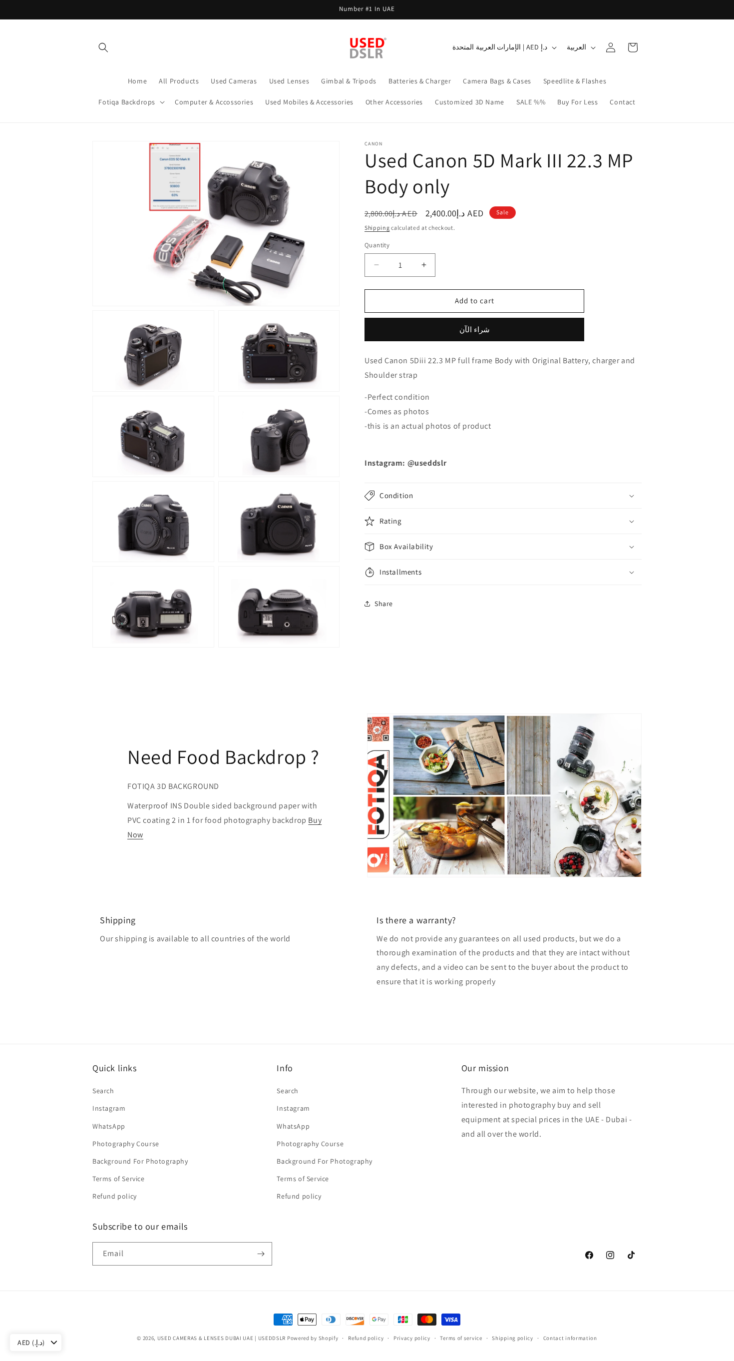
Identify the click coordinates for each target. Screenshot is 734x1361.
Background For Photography (140, 1161)
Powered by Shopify (313, 1338)
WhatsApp (108, 1126)
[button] (103, 47)
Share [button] (383, 603)
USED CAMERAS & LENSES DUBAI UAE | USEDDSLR (221, 1338)
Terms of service (461, 1338)
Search (103, 1090)
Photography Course (125, 1143)
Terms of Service (118, 1178)
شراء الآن (474, 329)
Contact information (570, 1338)
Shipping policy (512, 1338)
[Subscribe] (261, 1254)
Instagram (108, 1108)
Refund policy (114, 1196)
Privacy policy (411, 1338)
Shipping (377, 227)
